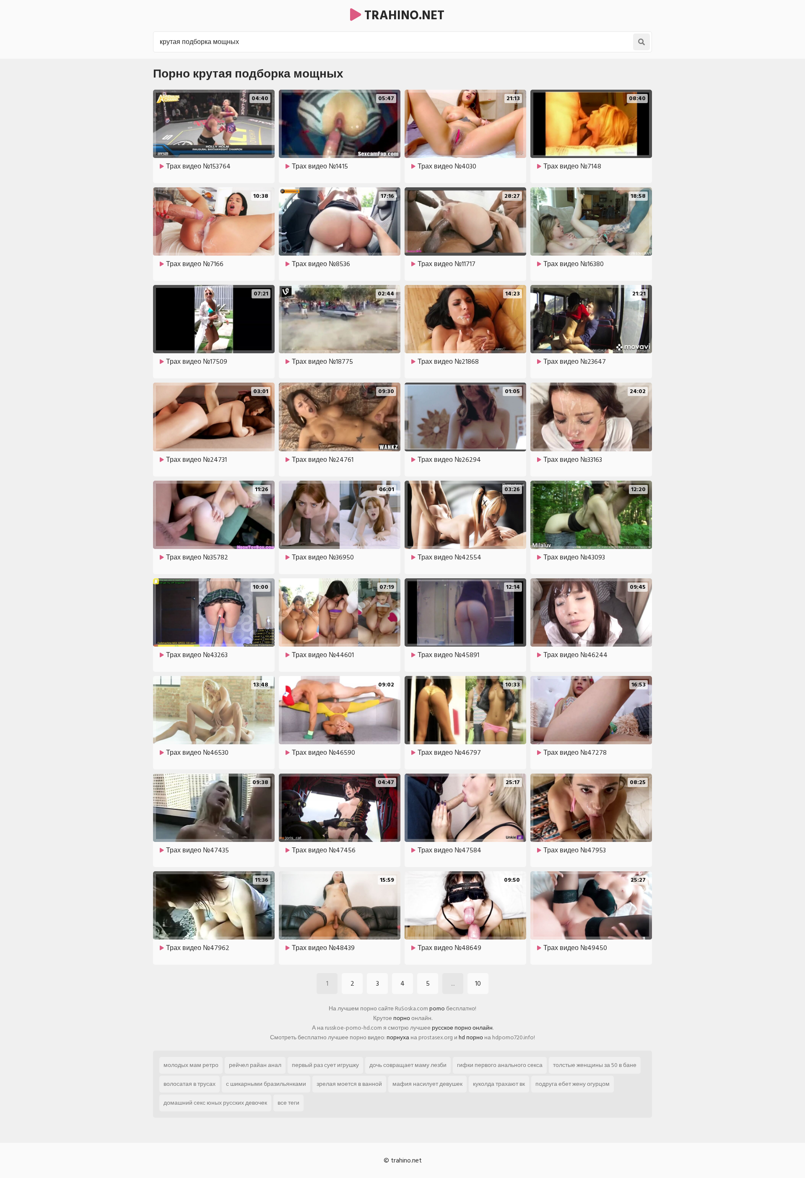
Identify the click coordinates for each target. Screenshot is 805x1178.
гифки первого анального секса (500, 1065)
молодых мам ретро (191, 1065)
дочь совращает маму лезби (408, 1065)
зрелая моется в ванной (349, 1084)
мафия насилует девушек (427, 1084)
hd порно (471, 1037)
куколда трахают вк (499, 1084)
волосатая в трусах (190, 1084)
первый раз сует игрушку (325, 1065)
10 (478, 983)
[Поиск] (641, 42)
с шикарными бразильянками (266, 1084)
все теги (288, 1103)
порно (401, 1018)
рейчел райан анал (255, 1065)
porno (437, 1008)
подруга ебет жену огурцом (572, 1084)
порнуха (398, 1037)
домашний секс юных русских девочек (215, 1103)
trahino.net (402, 15)
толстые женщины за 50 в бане (594, 1065)
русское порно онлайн (462, 1028)
